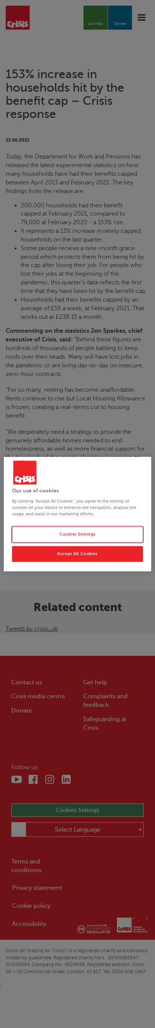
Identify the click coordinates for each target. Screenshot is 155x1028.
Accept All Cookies (77, 553)
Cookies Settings (77, 534)
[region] (77, 514)
